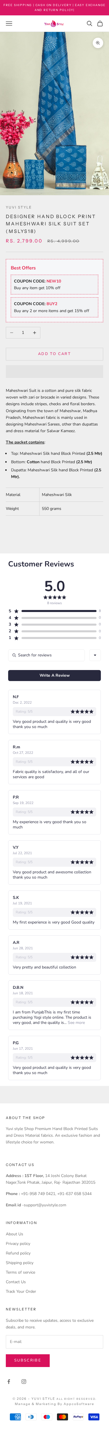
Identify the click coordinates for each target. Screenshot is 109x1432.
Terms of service (20, 1272)
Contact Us (16, 1282)
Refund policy (18, 1253)
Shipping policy (19, 1263)
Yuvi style (19, 207)
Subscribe (27, 1360)
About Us (14, 1234)
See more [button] (76, 1022)
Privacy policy (18, 1243)
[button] (54, 371)
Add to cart (54, 353)
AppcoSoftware (79, 1404)
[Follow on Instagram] (24, 1381)
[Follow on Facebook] (9, 1381)
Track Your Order (21, 1291)
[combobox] (95, 655)
